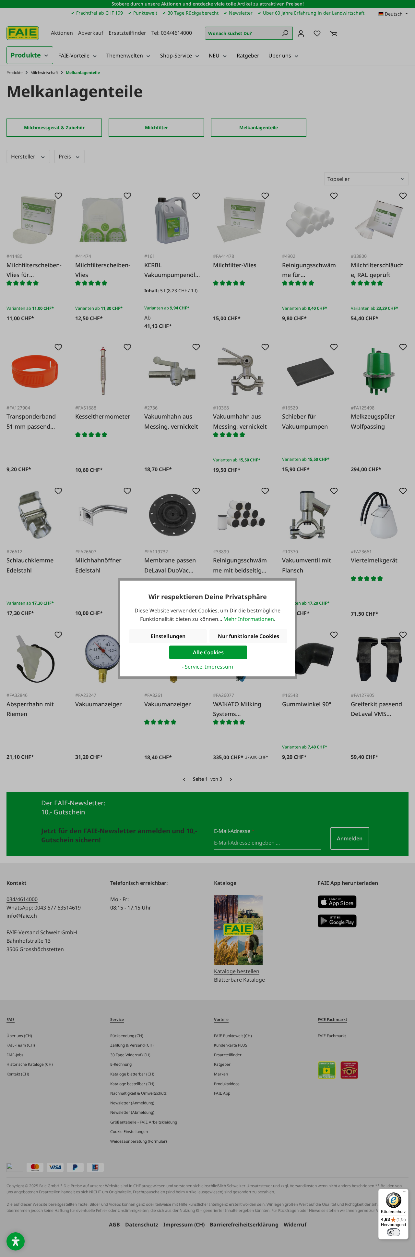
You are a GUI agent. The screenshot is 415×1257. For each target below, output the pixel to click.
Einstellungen (168, 636)
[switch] (393, 1232)
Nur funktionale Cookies (248, 636)
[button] (15, 1241)
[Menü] (405, 1193)
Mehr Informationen (248, 618)
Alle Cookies (208, 652)
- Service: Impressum (207, 666)
